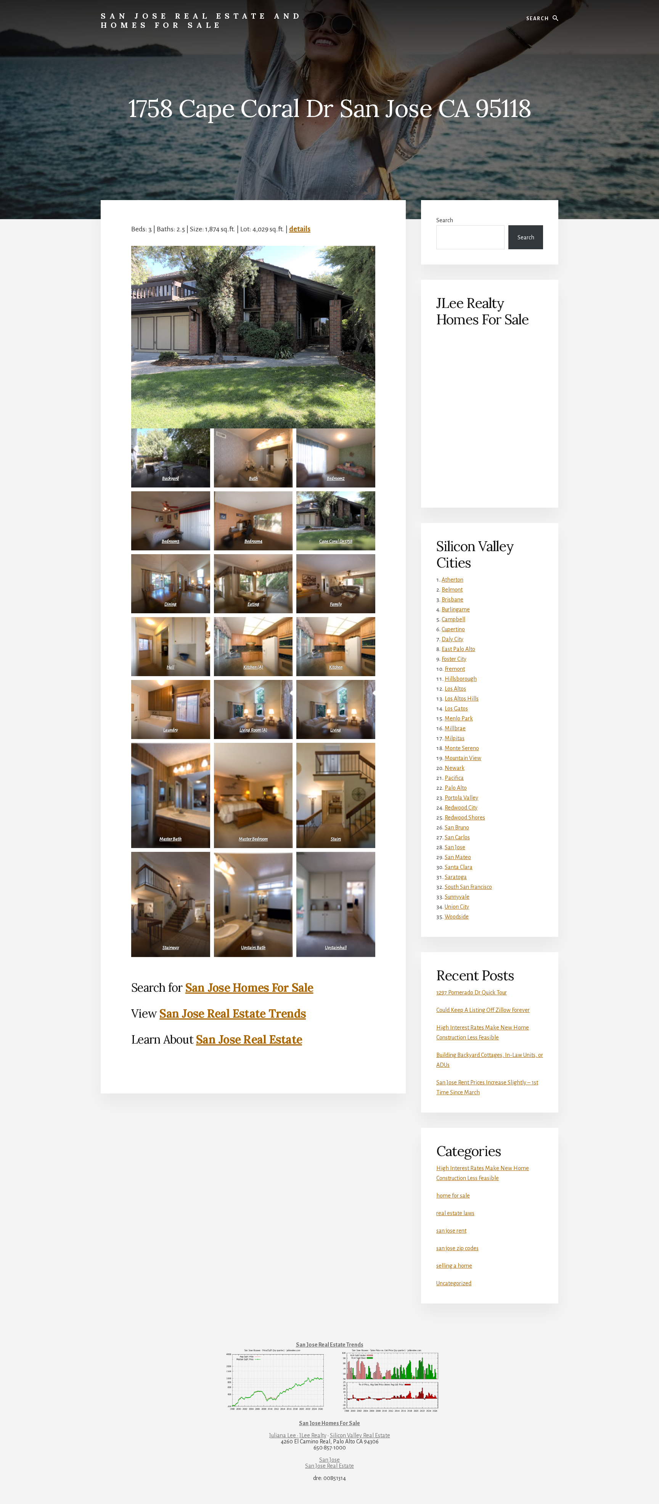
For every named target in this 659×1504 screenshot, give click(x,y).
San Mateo (458, 857)
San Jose (455, 847)
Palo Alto (456, 788)
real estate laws (455, 1213)
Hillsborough (461, 679)
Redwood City (461, 808)
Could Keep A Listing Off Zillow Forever (483, 1010)
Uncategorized (453, 1283)
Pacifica (454, 778)
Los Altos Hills (462, 699)
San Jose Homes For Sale (249, 987)
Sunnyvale (457, 897)
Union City (457, 907)
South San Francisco (468, 887)
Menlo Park (459, 718)
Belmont (452, 590)
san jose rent (451, 1231)
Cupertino (453, 629)
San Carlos (457, 837)
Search (444, 220)
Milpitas (455, 738)
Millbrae (455, 728)
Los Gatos (456, 709)
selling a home (454, 1266)
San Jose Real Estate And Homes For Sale (202, 20)
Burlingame (456, 609)
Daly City (452, 639)
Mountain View (463, 758)
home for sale (453, 1196)
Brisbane (452, 599)
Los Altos (455, 689)
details (299, 229)
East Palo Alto (458, 649)
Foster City (454, 659)
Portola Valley (461, 798)
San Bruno (457, 827)
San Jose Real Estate (249, 1039)
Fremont (455, 669)
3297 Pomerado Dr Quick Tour (471, 992)
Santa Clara (459, 867)
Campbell (453, 619)
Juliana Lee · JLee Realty (297, 1435)
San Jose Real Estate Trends (232, 1013)
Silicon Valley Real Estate (360, 1435)
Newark (455, 768)
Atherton (452, 580)
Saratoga (456, 877)
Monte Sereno (462, 748)
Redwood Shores (465, 818)
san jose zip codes (457, 1248)
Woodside (457, 917)
